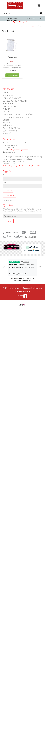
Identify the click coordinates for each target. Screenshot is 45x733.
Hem (21, 26)
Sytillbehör (27, 26)
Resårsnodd (12, 57)
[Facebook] (25, 296)
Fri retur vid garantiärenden (11, 19)
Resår (32, 26)
